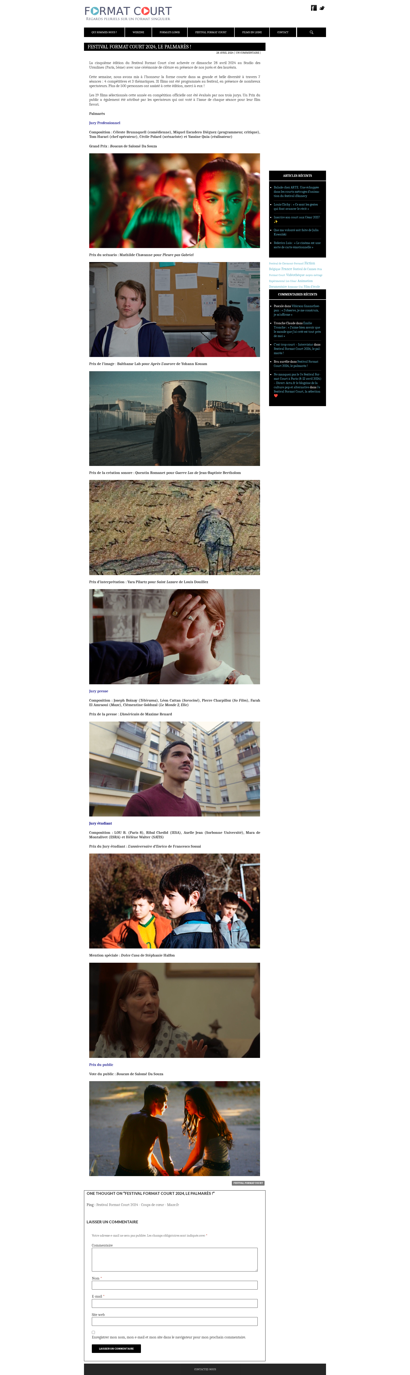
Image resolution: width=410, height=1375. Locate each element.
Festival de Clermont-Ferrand (286, 263)
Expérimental (277, 281)
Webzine (138, 32)
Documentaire (278, 286)
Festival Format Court (211, 32)
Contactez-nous (205, 1369)
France (286, 269)
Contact (283, 32)
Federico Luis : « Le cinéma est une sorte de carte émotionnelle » (297, 245)
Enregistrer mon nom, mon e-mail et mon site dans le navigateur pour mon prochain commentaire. (169, 1337)
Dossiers (281, 103)
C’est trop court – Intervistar (293, 345)
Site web (98, 1315)
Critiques (282, 97)
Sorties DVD (284, 121)
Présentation (285, 57)
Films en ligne (252, 32)
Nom (97, 1278)
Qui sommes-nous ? (104, 32)
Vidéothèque (295, 275)
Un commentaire (247, 52)
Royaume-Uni (295, 286)
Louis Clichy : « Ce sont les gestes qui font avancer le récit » (296, 206)
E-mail (98, 1296)
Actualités (283, 91)
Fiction (309, 263)
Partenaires (284, 76)
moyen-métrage (314, 275)
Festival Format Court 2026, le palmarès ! (296, 364)
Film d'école (312, 286)
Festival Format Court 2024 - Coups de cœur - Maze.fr (137, 1205)
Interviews (283, 109)
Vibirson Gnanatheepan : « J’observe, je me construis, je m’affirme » (297, 310)
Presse (280, 70)
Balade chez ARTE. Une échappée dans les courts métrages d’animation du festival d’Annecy (297, 191)
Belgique (274, 269)
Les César (291, 281)
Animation (305, 281)
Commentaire (102, 1245)
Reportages (283, 115)
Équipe (280, 64)
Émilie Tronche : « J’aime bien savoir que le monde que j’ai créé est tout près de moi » (297, 329)
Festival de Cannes (304, 269)
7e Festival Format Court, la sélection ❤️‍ (297, 391)
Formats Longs (170, 32)
